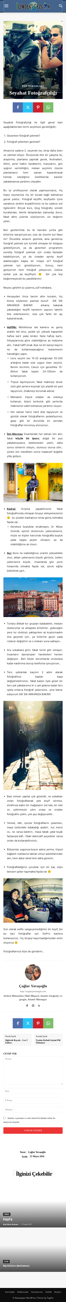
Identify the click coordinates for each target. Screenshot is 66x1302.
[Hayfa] (33, 1205)
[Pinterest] (38, 107)
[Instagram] (33, 1005)
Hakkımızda (22, 1291)
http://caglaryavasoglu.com (33, 991)
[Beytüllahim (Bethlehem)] (33, 1250)
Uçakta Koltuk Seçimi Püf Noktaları (48, 1041)
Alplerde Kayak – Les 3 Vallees (16, 1041)
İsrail (6, 1214)
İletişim (57, 1291)
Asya (6, 1262)
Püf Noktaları (33, 86)
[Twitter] (28, 107)
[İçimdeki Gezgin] (33, 6)
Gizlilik (49, 1291)
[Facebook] (18, 107)
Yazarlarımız (37, 1291)
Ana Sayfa (10, 1291)
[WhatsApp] (48, 107)
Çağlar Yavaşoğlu (33, 986)
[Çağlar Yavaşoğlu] (33, 972)
